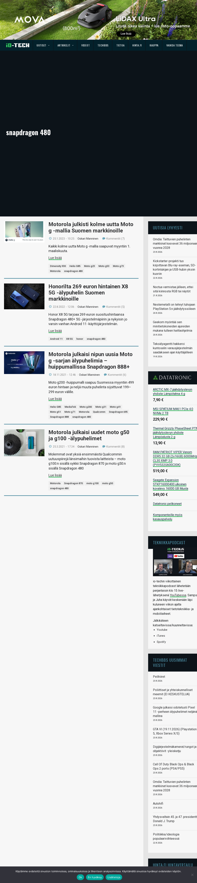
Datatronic (173, 377)
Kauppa (154, 45)
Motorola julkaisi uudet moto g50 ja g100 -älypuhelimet (88, 435)
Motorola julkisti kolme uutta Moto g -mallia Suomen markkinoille (90, 227)
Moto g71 (69, 411)
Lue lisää (55, 258)
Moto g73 (118, 266)
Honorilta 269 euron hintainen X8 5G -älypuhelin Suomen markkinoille (88, 292)
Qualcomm (99, 411)
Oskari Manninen (88, 238)
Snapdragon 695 (118, 411)
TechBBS (103, 45)
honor (79, 338)
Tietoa (120, 45)
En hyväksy (95, 877)
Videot (85, 45)
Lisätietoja (114, 877)
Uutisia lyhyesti (168, 228)
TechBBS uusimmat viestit (170, 662)
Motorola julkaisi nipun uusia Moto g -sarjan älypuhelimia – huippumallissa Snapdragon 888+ (90, 360)
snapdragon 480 (73, 271)
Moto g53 (103, 266)
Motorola (55, 271)
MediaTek (70, 406)
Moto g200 (86, 406)
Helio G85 (74, 266)
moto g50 (107, 483)
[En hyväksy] (192, 875)
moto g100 (92, 483)
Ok (80, 877)
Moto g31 (100, 406)
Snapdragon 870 (73, 483)
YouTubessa (178, 595)
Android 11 (56, 338)
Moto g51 (55, 411)
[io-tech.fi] (17, 45)
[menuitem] (43, 45)
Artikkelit (64, 45)
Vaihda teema (174, 45)
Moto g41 (115, 406)
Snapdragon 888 (59, 416)
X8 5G (69, 338)
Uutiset (41, 45)
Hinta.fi (137, 45)
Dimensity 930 (58, 266)
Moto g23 (89, 266)
